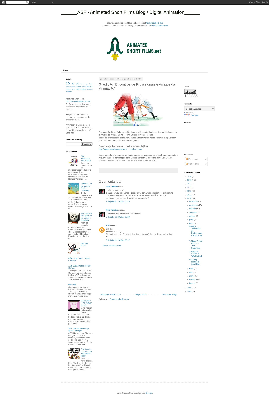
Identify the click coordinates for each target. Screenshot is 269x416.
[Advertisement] (138, 270)
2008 (189, 291)
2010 (189, 198)
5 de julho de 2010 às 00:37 (118, 240)
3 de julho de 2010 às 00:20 (118, 217)
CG (77, 83)
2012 (189, 191)
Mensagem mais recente (110, 295)
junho (192, 223)
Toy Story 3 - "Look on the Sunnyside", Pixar (86, 352)
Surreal (89, 89)
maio (191, 269)
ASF (108, 225)
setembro (193, 212)
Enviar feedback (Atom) (119, 299)
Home (65, 70)
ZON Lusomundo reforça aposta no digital (78, 329)
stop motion (81, 89)
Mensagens (193, 159)
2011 (189, 195)
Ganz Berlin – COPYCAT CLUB (86, 303)
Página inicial (141, 295)
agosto (192, 216)
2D (68, 83)
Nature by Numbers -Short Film (194, 262)
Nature (78, 86)
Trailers (69, 92)
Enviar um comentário (112, 246)
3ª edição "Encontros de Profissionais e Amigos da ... (195, 232)
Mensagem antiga (169, 295)
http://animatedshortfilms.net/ (78, 101)
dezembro (193, 201)
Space (68, 89)
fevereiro (193, 279)
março (192, 276)
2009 (189, 288)
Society (89, 86)
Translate (194, 115)
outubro (192, 209)
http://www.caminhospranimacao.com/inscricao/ (120, 149)
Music (73, 86)
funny (83, 84)
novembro (193, 205)
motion (68, 86)
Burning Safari (84, 244)
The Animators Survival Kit (86, 158)
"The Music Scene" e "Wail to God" (195, 254)
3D (73, 83)
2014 (189, 184)
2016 (189, 177)
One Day (72, 284)
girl (87, 84)
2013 (189, 187)
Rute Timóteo (112, 187)
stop (73, 89)
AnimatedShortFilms (154, 23)
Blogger (149, 393)
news (84, 86)
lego (90, 84)
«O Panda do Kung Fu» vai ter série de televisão (86, 217)
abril (191, 272)
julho (191, 220)
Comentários (193, 164)
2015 (189, 180)
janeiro (192, 283)
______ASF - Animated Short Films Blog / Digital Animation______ (130, 12)
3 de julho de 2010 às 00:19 (118, 202)
